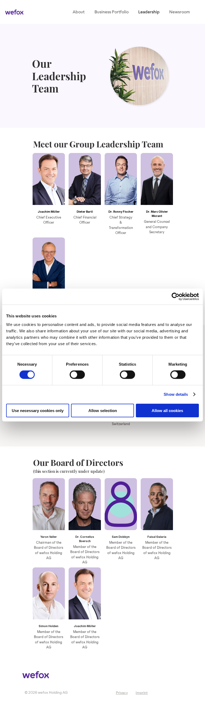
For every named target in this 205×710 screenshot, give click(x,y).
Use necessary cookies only (38, 410)
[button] (111, 12)
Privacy (122, 693)
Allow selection (102, 410)
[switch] (77, 374)
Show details (176, 394)
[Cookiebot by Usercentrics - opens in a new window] (175, 297)
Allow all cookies (167, 410)
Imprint (142, 693)
